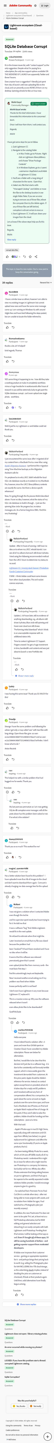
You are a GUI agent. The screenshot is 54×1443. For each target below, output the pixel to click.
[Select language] (35, 5)
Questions (39, 15)
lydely (11, 686)
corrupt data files (12, 250)
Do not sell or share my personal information (22, 1435)
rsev (10, 770)
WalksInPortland (16, 451)
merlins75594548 (25, 1030)
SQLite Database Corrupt (15, 1320)
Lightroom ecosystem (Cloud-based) (19, 15)
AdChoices (12, 1439)
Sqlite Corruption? (12, 1377)
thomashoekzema (16, 338)
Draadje (12, 719)
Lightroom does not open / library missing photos (26, 1333)
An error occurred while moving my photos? (23, 1347)
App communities (21, 13)
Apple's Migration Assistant (15, 465)
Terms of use (28, 1425)
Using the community (13, 1425)
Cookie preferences (12, 1430)
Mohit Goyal (16, 102)
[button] (5, 6)
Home (8, 13)
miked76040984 (15, 57)
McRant (17, 904)
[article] (27, 310)
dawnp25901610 (16, 839)
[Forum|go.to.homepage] (20, 5)
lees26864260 (15, 418)
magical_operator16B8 (18, 868)
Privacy (37, 1425)
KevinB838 (13, 292)
